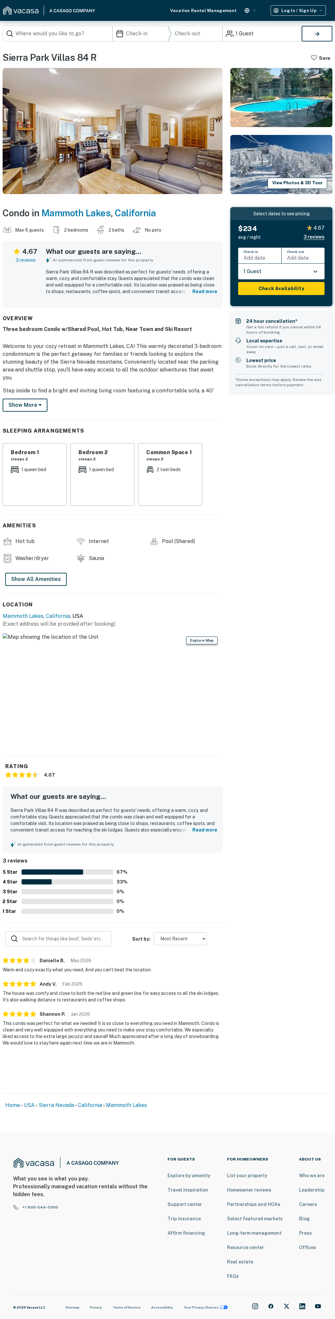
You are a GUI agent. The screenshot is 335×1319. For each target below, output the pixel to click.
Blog (304, 1218)
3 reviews (26, 260)
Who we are (312, 1175)
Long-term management (254, 1233)
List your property (247, 1175)
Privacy (96, 1307)
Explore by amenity (189, 1175)
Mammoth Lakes (76, 212)
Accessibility (162, 1307)
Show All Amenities (36, 579)
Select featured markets (255, 1218)
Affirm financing (186, 1233)
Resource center (245, 1247)
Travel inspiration (188, 1190)
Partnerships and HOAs (253, 1204)
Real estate (240, 1261)
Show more (24, 405)
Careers (308, 1204)
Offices (307, 1247)
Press (305, 1233)
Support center (185, 1204)
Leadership (312, 1190)
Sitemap (72, 1307)
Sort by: (141, 939)
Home (12, 1105)
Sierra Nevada (56, 1105)
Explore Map (202, 640)
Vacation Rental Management (203, 10)
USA (29, 1105)
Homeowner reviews (249, 1190)
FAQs (233, 1276)
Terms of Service (127, 1307)
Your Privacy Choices (201, 1307)
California (135, 212)
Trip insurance (184, 1218)
